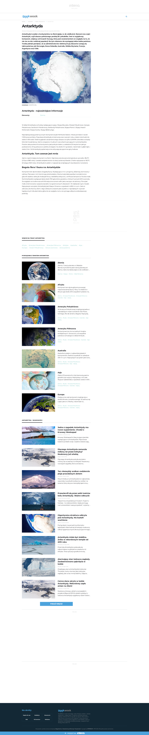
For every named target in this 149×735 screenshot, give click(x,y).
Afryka (24, 245)
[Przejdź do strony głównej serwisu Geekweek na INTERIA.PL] (30, 17)
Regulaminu (59, 729)
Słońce (71, 274)
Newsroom (47, 715)
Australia (73, 245)
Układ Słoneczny (78, 274)
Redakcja (36, 715)
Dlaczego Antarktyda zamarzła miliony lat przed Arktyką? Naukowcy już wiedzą (72, 451)
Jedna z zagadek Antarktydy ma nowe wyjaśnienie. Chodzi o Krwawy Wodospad (73, 429)
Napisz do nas (26, 715)
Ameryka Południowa (37, 245)
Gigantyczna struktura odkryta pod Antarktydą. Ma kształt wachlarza (72, 517)
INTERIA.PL (90, 729)
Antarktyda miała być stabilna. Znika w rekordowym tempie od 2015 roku (73, 539)
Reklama (47, 719)
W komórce (37, 719)
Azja (80, 245)
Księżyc (66, 274)
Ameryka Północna (54, 245)
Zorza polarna (64, 248)
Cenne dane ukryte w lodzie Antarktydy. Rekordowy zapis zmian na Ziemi (72, 583)
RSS (27, 719)
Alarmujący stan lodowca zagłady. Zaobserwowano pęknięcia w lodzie (74, 561)
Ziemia (42, 115)
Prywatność (78, 729)
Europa (24, 248)
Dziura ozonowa (51, 248)
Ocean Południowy (36, 248)
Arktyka (65, 245)
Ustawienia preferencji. (68, 729)
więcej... (69, 298)
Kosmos (60, 274)
